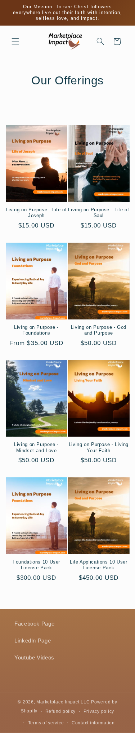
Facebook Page (34, 624)
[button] (15, 41)
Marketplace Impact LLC (63, 702)
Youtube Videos (34, 658)
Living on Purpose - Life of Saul (98, 212)
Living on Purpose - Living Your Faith (99, 447)
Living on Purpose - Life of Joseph (36, 212)
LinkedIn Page (32, 641)
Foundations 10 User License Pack (36, 565)
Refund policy (60, 711)
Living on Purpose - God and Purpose (99, 330)
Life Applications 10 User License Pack (98, 565)
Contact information (93, 723)
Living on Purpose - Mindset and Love (36, 447)
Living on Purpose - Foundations (36, 330)
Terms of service (46, 723)
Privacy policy (99, 711)
